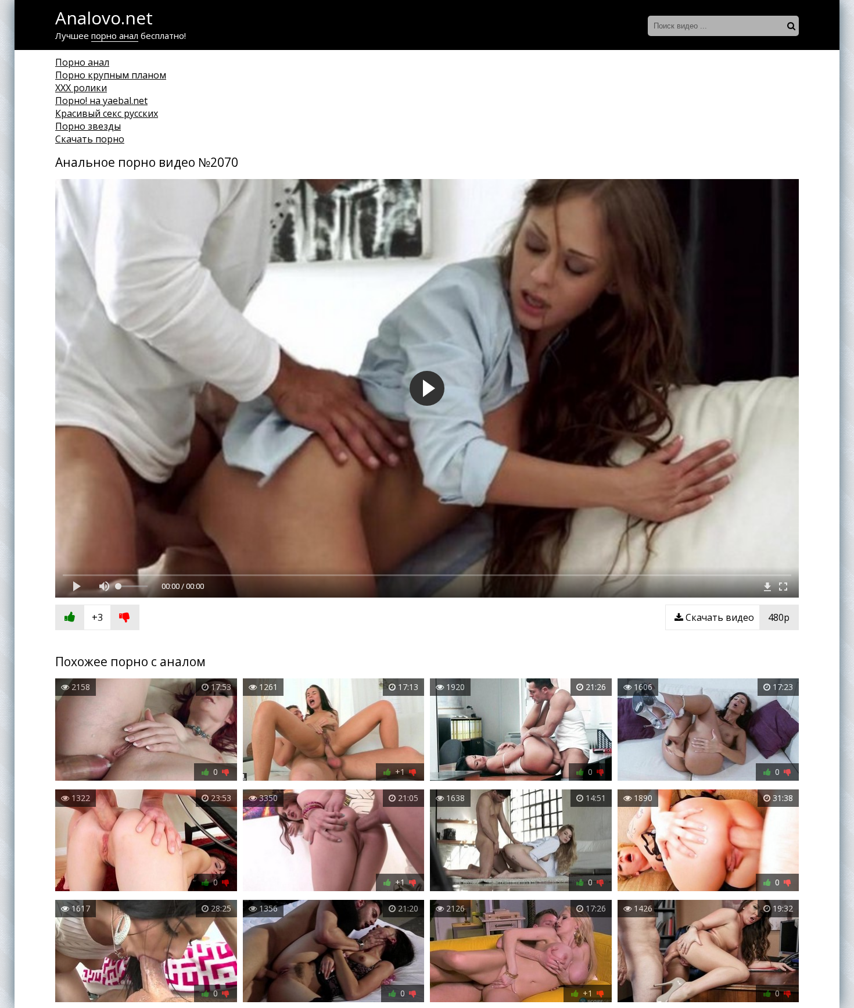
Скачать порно (89, 139)
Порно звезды (88, 126)
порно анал (114, 35)
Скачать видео (736, 617)
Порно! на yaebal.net (101, 100)
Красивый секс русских (106, 113)
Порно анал (82, 62)
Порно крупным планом (110, 75)
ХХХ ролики (81, 87)
